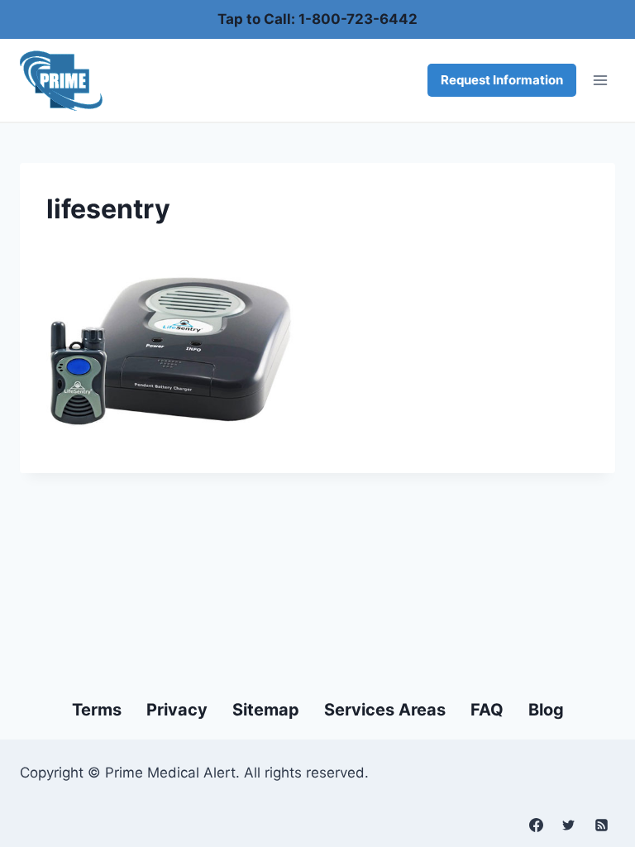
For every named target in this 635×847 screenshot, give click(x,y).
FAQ (487, 710)
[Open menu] (600, 80)
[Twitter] (569, 825)
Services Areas (385, 710)
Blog (546, 710)
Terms (97, 710)
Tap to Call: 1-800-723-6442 (317, 19)
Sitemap (265, 710)
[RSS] (601, 825)
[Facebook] (537, 825)
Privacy (177, 710)
